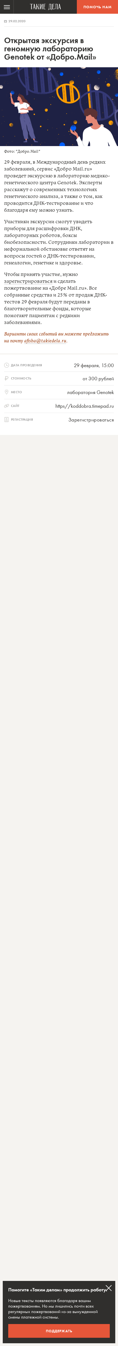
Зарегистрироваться (91, 419)
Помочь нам (97, 6)
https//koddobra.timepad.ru (84, 406)
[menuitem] (7, 7)
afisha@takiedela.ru (45, 341)
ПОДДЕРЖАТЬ (59, 1330)
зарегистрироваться (28, 281)
